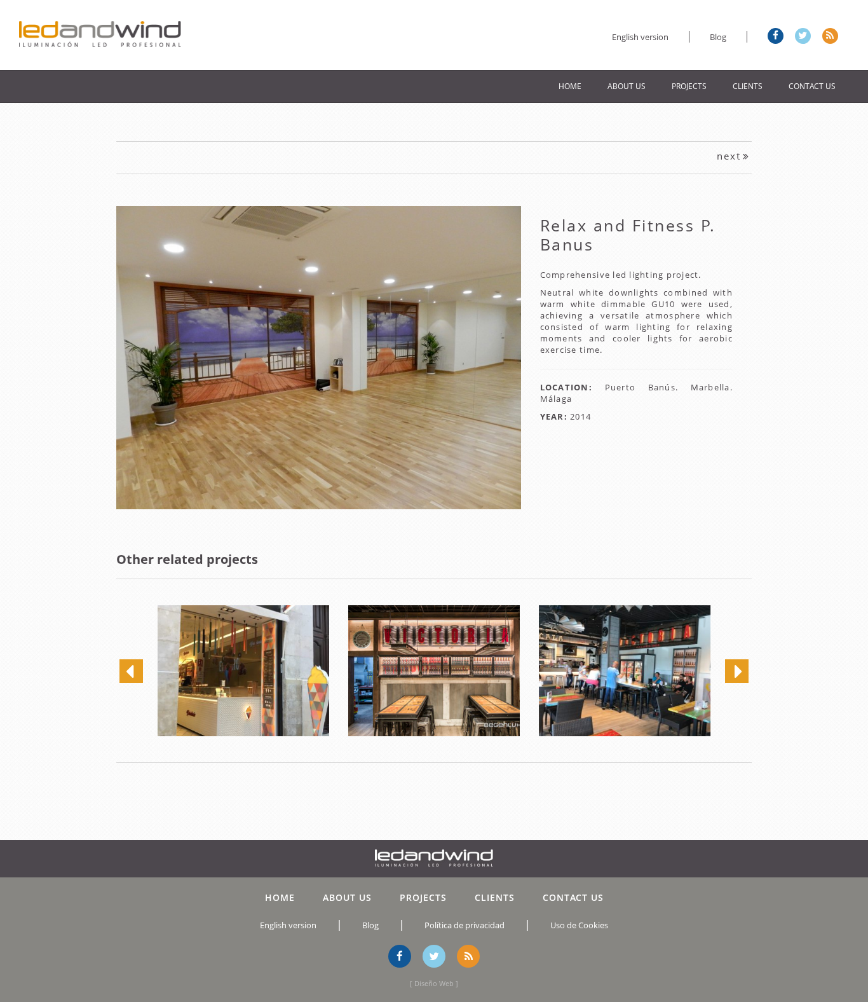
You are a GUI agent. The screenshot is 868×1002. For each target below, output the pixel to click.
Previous (96, 352)
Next (541, 352)
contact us (812, 86)
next (729, 156)
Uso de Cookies (579, 925)
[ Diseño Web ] (434, 983)
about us (626, 86)
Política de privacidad (464, 925)
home (570, 86)
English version (640, 37)
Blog (718, 37)
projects (689, 86)
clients (748, 86)
